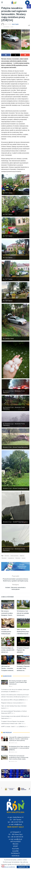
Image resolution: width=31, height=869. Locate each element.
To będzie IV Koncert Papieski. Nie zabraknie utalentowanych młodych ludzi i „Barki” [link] (23, 650)
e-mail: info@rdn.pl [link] (15, 824)
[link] (29, 6)
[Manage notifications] (3, 866)
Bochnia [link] (18, 558)
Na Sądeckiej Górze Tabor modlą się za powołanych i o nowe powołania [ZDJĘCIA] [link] (19, 748)
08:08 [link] (11, 686)
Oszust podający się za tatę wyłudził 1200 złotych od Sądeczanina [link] (7, 650)
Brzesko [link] (4, 558)
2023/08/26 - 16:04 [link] (8, 27)
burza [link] (23, 558)
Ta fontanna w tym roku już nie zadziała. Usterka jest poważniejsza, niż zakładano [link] (23, 613)
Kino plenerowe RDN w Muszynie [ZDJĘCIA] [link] (12, 700)
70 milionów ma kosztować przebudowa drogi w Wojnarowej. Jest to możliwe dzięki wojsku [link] (18, 757)
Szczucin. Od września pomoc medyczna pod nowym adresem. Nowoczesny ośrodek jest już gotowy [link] (6, 632)
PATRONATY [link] (15, 853)
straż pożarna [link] (14, 555)
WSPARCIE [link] (15, 856)
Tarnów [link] (7, 555)
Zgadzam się (23, 867)
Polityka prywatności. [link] (8, 867)
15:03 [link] (10, 718)
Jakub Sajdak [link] (15, 24)
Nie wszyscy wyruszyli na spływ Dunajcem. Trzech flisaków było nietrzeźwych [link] (7, 613)
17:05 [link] (13, 713)
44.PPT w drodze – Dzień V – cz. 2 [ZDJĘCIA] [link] (12, 726)
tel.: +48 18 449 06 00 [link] (15, 837)
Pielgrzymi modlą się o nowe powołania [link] (11, 703)
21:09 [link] (7, 708)
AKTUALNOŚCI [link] (15, 842)
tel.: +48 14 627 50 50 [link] (15, 822)
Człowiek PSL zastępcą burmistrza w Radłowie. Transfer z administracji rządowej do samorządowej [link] (19, 738)
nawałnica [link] (11, 558)
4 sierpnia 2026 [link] (13, 761)
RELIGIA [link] (15, 844)
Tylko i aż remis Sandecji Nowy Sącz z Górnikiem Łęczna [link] (23, 632)
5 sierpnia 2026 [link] (13, 742)
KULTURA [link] (15, 849)
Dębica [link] (22, 555)
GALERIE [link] (15, 851)
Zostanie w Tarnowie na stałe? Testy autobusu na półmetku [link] (23, 668)
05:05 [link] (24, 703)
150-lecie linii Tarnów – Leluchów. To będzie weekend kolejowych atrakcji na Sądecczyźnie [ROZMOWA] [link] (7, 668)
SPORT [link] (15, 846)
